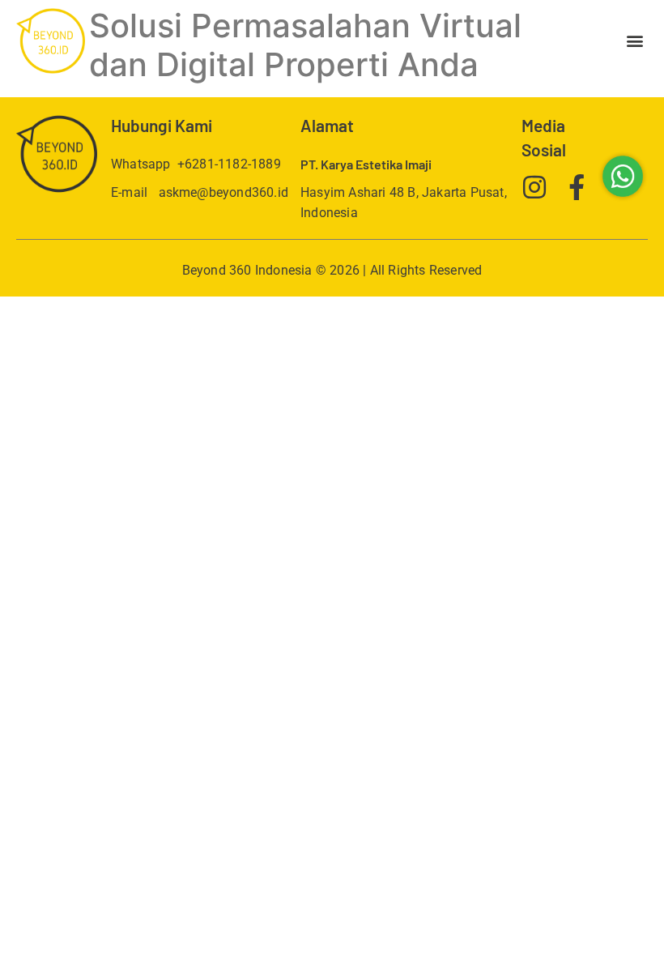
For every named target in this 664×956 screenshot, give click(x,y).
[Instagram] (534, 187)
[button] (634, 41)
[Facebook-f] (577, 187)
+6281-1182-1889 (229, 164)
